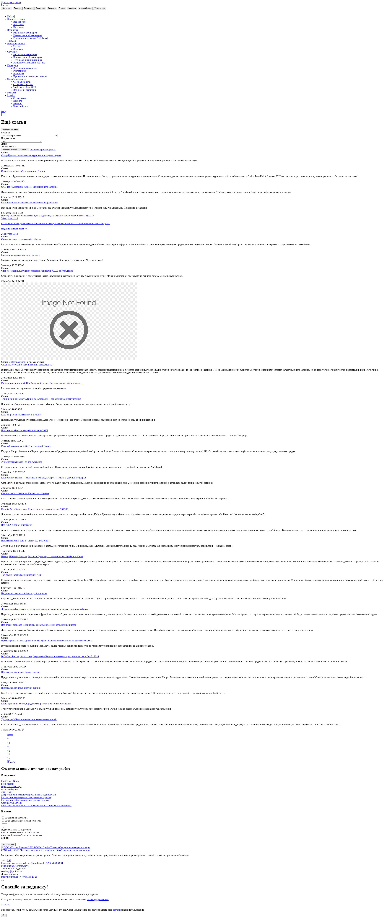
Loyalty (11, 95)
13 (8, 751)
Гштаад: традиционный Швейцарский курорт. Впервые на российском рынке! (41, 383)
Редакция (6, 866)
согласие (12, 829)
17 (8, 759)
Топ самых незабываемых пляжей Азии (21, 575)
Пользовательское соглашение (39, 850)
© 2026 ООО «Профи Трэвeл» (43, 847)
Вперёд (11, 762)
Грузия (62, 8)
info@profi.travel (9, 876)
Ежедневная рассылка (16, 817)
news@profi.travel (20, 866)
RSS (9, 860)
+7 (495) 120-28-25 (27, 876)
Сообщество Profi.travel (60, 805)
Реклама (11, 92)
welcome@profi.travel (33, 863)
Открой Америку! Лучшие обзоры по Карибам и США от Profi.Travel (37, 270)
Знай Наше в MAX (38, 805)
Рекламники (19, 71)
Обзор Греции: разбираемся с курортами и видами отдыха (31, 155)
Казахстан (40, 8)
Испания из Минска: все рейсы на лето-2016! (24, 430)
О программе (20, 98)
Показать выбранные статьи (15, 150)
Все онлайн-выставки (24, 90)
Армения (52, 8)
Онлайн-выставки (16, 79)
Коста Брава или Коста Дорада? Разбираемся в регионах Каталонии (36, 703)
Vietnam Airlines (17, 362)
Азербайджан (85, 8)
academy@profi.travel (11, 871)
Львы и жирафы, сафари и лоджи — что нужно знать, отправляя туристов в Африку (44, 609)
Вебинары (12, 30)
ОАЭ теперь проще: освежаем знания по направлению (29, 187)
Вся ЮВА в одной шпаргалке (16, 525)
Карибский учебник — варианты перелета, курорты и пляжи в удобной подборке (43, 477)
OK (3, 915)
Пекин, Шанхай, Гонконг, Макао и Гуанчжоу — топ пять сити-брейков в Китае (42, 556)
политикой (6, 835)
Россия (4, 5)
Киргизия (72, 8)
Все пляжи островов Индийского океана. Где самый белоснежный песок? (39, 625)
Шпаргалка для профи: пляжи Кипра (20, 672)
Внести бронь (20, 106)
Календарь (12, 65)
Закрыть (5, 904)
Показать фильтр (10, 130)
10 (8, 743)
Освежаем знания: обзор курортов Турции (23, 171)
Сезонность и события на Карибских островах (25, 493)
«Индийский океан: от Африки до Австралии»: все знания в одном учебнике (41, 399)
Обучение (12, 51)
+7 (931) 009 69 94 (53, 863)
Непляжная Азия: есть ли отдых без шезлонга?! (25, 540)
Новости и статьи (16, 19)
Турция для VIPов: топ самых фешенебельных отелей (29, 719)
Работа (10, 16)
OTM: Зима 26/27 (22, 81)
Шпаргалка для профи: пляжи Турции (21, 688)
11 (8, 745)
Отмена (34, 149)
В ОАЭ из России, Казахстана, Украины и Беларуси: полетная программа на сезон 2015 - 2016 (50, 656)
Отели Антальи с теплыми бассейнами (21, 239)
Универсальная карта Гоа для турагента (21, 462)
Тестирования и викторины (27, 60)
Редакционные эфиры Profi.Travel (30, 38)
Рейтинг (17, 103)
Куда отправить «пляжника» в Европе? (21, 414)
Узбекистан (99, 8)
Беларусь (28, 8)
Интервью (18, 27)
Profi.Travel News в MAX (14, 805)
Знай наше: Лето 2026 (24, 87)
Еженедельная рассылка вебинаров (23, 820)
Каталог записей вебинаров (27, 35)
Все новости (19, 21)
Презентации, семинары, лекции (30, 76)
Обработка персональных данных (72, 850)
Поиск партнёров (16, 43)
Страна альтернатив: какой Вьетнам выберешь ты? (27, 364)
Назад (10, 735)
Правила (17, 101)
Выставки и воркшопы (25, 68)
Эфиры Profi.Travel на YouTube (29, 62)
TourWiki (11, 41)
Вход (3, 111)
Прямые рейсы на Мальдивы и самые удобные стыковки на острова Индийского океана (46, 640)
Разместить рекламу (11, 863)
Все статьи (18, 24)
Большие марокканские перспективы (20, 255)
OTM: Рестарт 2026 (23, 84)
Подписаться (8, 844)
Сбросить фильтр (47, 149)
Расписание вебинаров (25, 32)
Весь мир (6, 8)
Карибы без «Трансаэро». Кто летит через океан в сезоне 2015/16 (34, 509)
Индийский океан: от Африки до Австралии (24, 593)
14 (8, 754)
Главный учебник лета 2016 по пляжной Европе (26, 446)
